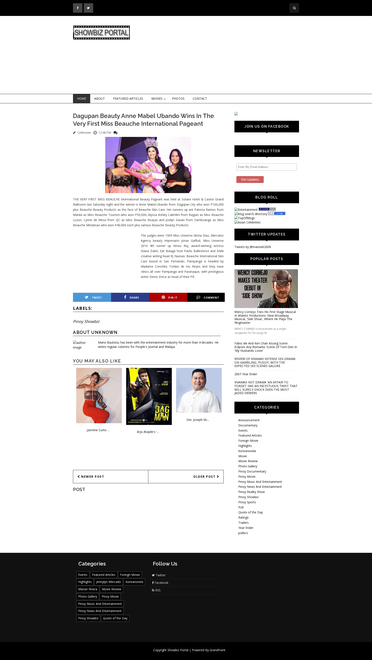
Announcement (249, 420)
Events (243, 430)
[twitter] (88, 8)
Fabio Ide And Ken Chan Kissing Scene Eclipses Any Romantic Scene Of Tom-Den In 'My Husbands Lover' (265, 347)
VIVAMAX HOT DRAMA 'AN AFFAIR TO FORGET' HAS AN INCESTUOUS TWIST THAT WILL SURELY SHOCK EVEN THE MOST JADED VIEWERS (266, 387)
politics (243, 533)
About (99, 98)
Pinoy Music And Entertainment (260, 482)
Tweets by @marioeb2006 (252, 247)
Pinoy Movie (247, 476)
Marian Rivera (87, 589)
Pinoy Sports (247, 502)
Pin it (173, 297)
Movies (157, 98)
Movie (242, 456)
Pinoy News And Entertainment (260, 487)
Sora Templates (199, 654)
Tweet (97, 297)
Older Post (205, 476)
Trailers (243, 523)
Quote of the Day (250, 512)
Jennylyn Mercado (108, 582)
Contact (200, 98)
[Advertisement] (221, 55)
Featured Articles (128, 98)
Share (134, 297)
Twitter (160, 575)
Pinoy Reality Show (251, 492)
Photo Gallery (247, 466)
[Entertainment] (246, 210)
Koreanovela (247, 451)
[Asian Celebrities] (247, 222)
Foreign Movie (248, 440)
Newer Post (92, 476)
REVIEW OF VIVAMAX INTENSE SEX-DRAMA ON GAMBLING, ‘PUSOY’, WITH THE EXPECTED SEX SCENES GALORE (264, 362)
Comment (211, 297)
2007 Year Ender (245, 374)
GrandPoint (217, 650)
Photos (178, 98)
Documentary (247, 425)
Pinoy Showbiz (86, 321)
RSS (157, 590)
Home (81, 98)
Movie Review (248, 461)
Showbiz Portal (177, 650)
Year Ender (245, 528)
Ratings (243, 517)
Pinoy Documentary (252, 471)
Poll (240, 507)
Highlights (245, 446)
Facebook (161, 583)
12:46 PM (104, 132)
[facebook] (77, 8)
